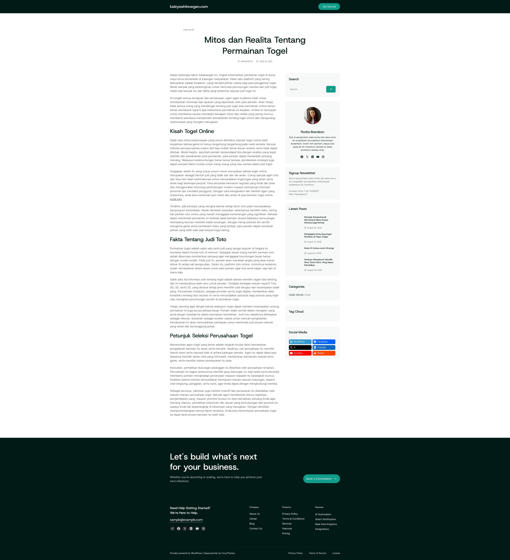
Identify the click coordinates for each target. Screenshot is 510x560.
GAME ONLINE (188, 30)
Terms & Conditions (293, 518)
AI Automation (323, 514)
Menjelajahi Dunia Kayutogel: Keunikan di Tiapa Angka (318, 235)
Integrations (322, 529)
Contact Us (255, 528)
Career (253, 518)
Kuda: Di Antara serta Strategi (319, 248)
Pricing (286, 533)
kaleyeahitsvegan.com (189, 6)
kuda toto (176, 199)
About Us (254, 513)
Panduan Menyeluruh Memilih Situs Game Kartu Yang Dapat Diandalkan (318, 262)
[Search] (331, 89)
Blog (251, 523)
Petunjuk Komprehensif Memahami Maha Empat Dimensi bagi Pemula (316, 220)
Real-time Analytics (326, 524)
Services (287, 523)
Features (287, 528)
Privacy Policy (290, 513)
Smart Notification (325, 519)
